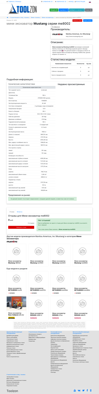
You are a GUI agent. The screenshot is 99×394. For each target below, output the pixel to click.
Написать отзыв (77, 20)
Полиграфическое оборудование (56, 332)
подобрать (63, 10)
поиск (88, 10)
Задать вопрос (88, 20)
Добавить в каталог (76, 10)
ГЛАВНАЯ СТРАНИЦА (14, 1)
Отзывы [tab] (12, 212)
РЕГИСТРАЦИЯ (80, 1)
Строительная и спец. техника (16, 374)
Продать (53, 10)
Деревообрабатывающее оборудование (14, 332)
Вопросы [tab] (19, 212)
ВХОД (72, 1)
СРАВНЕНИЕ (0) (48, 1)
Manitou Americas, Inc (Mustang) (78, 34)
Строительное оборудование (38, 332)
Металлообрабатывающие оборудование (81, 332)
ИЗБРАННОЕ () (61, 1)
